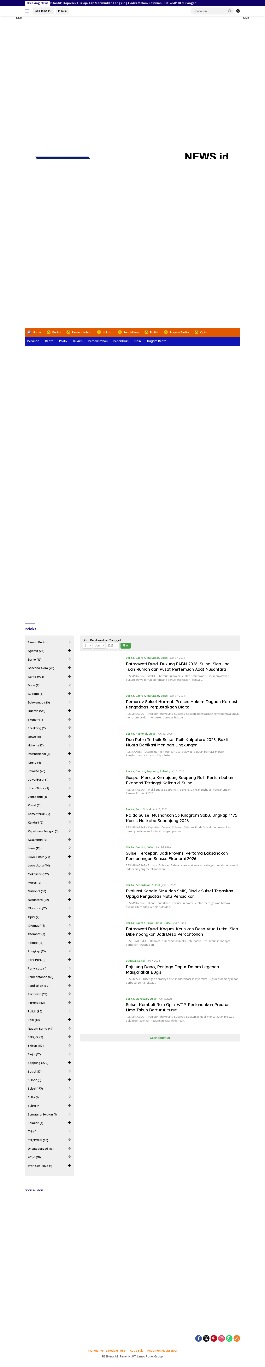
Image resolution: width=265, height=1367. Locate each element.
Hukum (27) (36, 745)
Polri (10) (34, 1020)
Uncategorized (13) (41, 1149)
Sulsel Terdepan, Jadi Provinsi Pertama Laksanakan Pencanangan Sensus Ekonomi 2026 (177, 856)
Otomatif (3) (36, 925)
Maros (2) (34, 883)
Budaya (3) (35, 694)
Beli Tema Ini (43, 10)
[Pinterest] (214, 1338)
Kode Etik (136, 1350)
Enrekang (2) (37, 728)
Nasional (141, 733)
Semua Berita (37, 642)
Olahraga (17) (37, 908)
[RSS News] (132, 192)
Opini (137, 341)
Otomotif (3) (36, 934)
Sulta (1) (33, 1097)
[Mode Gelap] (238, 11)
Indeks (62, 10)
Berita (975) (36, 677)
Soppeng (152, 771)
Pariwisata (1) (37, 968)
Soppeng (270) (38, 1063)
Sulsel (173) (35, 1088)
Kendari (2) (35, 822)
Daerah (140, 658)
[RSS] (237, 1338)
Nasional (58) (37, 891)
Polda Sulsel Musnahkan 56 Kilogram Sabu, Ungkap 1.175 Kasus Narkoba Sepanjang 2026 (181, 818)
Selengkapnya (160, 1038)
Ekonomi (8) (36, 720)
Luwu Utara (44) (39, 865)
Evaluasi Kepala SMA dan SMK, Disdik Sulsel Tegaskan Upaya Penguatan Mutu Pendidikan (179, 893)
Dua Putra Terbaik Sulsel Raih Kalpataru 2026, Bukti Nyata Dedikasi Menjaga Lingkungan (177, 742)
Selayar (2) (35, 1037)
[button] (230, 10)
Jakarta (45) (36, 771)
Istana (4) (34, 762)
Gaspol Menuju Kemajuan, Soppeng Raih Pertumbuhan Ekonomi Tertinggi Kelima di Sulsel (179, 780)
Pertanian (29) (37, 994)
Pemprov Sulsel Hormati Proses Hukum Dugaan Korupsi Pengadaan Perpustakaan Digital (181, 704)
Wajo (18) (34, 1157)
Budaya (131, 960)
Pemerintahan (98, 341)
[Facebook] (198, 1338)
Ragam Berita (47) (40, 1028)
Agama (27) (36, 651)
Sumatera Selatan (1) (42, 1114)
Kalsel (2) (34, 805)
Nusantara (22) (38, 900)
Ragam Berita (156, 341)
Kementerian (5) (39, 814)
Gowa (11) (34, 737)
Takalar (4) (35, 1123)
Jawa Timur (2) (38, 788)
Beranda (33, 341)
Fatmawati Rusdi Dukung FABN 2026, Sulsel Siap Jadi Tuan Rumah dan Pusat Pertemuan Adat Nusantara (178, 666)
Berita (49, 341)
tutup (19, 17)
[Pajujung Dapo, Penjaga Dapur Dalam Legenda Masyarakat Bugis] (101, 974)
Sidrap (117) (36, 1045)
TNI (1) (32, 1131)
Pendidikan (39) (38, 986)
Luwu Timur (154, 923)
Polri (138, 809)
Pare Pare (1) (37, 960)
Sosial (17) (35, 1071)
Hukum (78, 341)
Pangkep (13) (37, 951)
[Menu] (27, 11)
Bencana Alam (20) (41, 668)
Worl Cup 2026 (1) (40, 1166)
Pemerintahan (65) (40, 977)
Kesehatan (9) (37, 840)
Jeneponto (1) (37, 797)
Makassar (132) (38, 874)
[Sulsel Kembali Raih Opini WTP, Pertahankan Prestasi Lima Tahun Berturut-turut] (101, 1012)
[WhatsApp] (229, 1338)
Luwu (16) (34, 848)
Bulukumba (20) (39, 702)
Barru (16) (34, 659)
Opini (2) (34, 917)
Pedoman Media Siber (162, 1350)
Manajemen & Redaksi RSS (106, 1350)
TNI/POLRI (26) (38, 1140)
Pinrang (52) (36, 1003)
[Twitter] (206, 1338)
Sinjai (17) (34, 1054)
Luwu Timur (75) (39, 857)
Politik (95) (35, 1011)
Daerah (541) (37, 711)
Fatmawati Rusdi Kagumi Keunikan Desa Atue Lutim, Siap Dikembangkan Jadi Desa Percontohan (182, 931)
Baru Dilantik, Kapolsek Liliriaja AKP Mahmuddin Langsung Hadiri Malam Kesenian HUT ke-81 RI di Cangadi (92, 3)
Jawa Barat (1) (38, 779)
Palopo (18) (35, 943)
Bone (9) (34, 685)
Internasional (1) (39, 754)
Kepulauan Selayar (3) (43, 831)
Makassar (153, 658)
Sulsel (165, 658)
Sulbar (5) (34, 1080)
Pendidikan (121, 341)
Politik (63, 341)
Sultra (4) (34, 1106)
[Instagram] (221, 1338)
